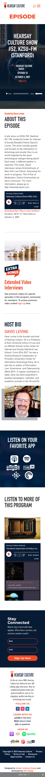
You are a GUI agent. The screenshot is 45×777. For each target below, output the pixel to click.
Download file (11, 210)
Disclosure (32, 754)
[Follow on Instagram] (22, 709)
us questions (22, 724)
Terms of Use (19, 754)
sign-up (21, 303)
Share (36, 207)
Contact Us (30, 757)
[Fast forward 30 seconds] (23, 203)
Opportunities (16, 757)
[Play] (7, 93)
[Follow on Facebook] (18, 709)
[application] (23, 93)
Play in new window (29, 210)
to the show (22, 718)
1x (19, 203)
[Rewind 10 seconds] (15, 203)
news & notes (22, 721)
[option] (22, 576)
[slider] (37, 93)
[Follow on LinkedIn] (27, 709)
